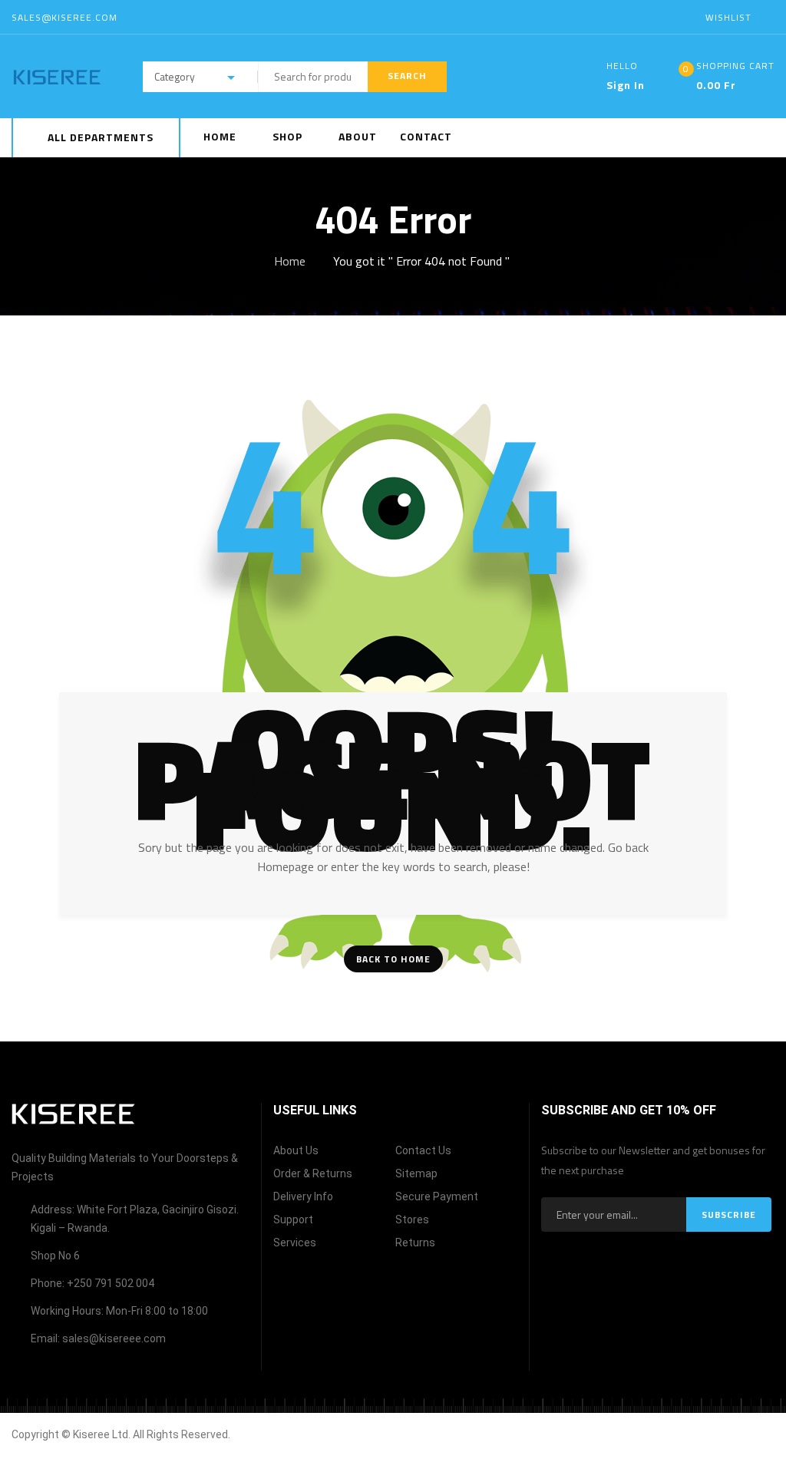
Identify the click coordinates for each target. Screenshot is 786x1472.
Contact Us (423, 1150)
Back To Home (393, 959)
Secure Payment (436, 1196)
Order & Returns (312, 1173)
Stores (412, 1219)
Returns (415, 1242)
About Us (296, 1150)
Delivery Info (303, 1196)
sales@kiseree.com (64, 17)
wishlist (728, 17)
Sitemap (416, 1173)
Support (293, 1219)
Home (289, 261)
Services (294, 1242)
